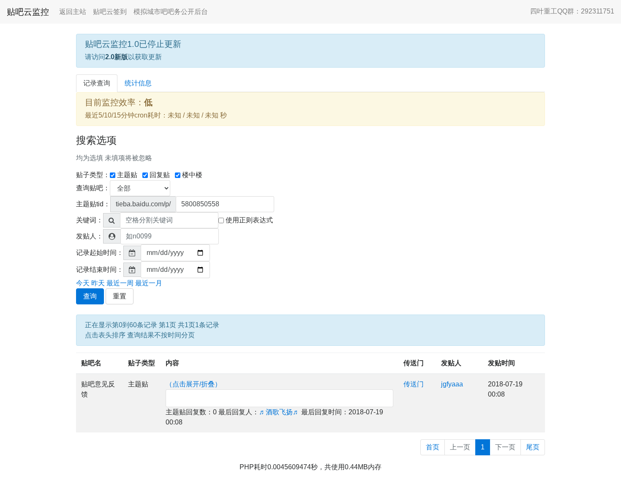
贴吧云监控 (28, 11)
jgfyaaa (452, 384)
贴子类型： (93, 174)
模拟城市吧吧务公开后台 (170, 11)
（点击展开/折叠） (193, 384)
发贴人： (89, 236)
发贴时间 (501, 363)
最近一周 (119, 283)
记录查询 (96, 83)
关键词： (89, 220)
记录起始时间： (99, 252)
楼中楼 (192, 174)
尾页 (532, 447)
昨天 (98, 283)
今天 (83, 283)
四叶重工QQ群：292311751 (572, 11)
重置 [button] (119, 296)
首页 (432, 447)
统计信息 (138, 83)
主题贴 (127, 174)
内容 (172, 363)
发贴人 (451, 363)
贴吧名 (91, 363)
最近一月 (148, 283)
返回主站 (72, 11)
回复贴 (160, 174)
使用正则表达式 (249, 220)
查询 (90, 296)
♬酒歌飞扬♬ (279, 412)
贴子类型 (141, 363)
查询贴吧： (93, 188)
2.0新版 (116, 56)
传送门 (413, 363)
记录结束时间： (99, 269)
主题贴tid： (93, 204)
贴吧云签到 (110, 11)
